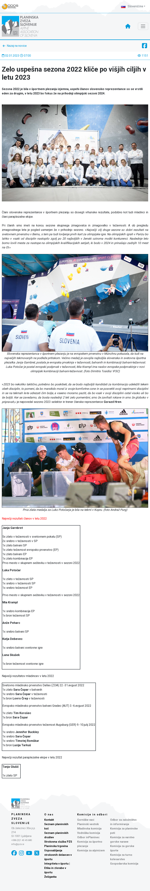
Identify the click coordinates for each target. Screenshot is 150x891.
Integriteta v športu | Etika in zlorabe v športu (57, 868)
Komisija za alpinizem (91, 850)
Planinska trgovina (56, 846)
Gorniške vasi (85, 819)
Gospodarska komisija (124, 863)
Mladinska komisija (89, 828)
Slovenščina (135, 6)
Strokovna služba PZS (58, 841)
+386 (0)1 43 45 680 (21, 840)
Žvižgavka (50, 876)
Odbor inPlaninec (88, 837)
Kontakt (49, 819)
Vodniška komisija (88, 833)
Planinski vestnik (88, 824)
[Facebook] (14, 853)
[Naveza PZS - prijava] (12, 6)
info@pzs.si (17, 844)
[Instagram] (21, 853)
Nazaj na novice (17, 45)
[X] (36, 853)
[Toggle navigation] (143, 26)
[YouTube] (29, 853)
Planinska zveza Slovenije (21, 819)
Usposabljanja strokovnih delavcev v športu (58, 855)
